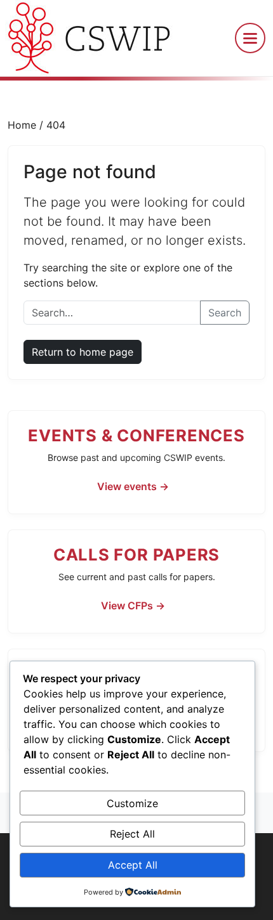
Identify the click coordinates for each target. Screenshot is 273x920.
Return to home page (82, 352)
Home (23, 125)
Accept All (132, 864)
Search (224, 312)
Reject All (132, 833)
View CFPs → (133, 605)
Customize (132, 803)
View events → (133, 486)
